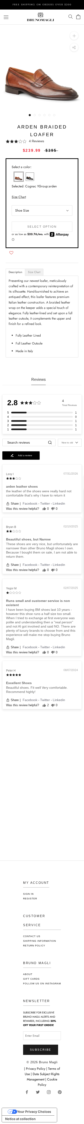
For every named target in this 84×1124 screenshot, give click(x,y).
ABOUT (27, 974)
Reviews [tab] (38, 379)
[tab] (15, 272)
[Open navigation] (6, 17)
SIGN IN (28, 894)
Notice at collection (20, 1119)
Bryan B (11, 527)
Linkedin (59, 503)
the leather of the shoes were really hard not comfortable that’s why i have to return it (38, 493)
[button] (42, 141)
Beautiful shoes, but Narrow (28, 539)
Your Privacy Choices (34, 1112)
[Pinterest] (61, 1092)
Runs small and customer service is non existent (38, 603)
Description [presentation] (15, 272)
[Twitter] (39, 1092)
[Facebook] (28, 1092)
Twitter (45, 503)
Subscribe (40, 1049)
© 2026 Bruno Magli (42, 1062)
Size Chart (19, 197)
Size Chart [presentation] (34, 272)
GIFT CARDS (31, 979)
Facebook (30, 503)
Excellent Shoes (19, 683)
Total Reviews (69, 405)
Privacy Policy (36, 1068)
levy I (10, 474)
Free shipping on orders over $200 (42, 4)
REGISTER (30, 898)
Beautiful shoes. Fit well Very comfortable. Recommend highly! (37, 690)
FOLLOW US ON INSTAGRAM (42, 983)
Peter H (11, 670)
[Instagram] (50, 1092)
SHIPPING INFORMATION (39, 941)
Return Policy (34, 945)
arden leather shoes (22, 486)
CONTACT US (31, 936)
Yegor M (11, 588)
